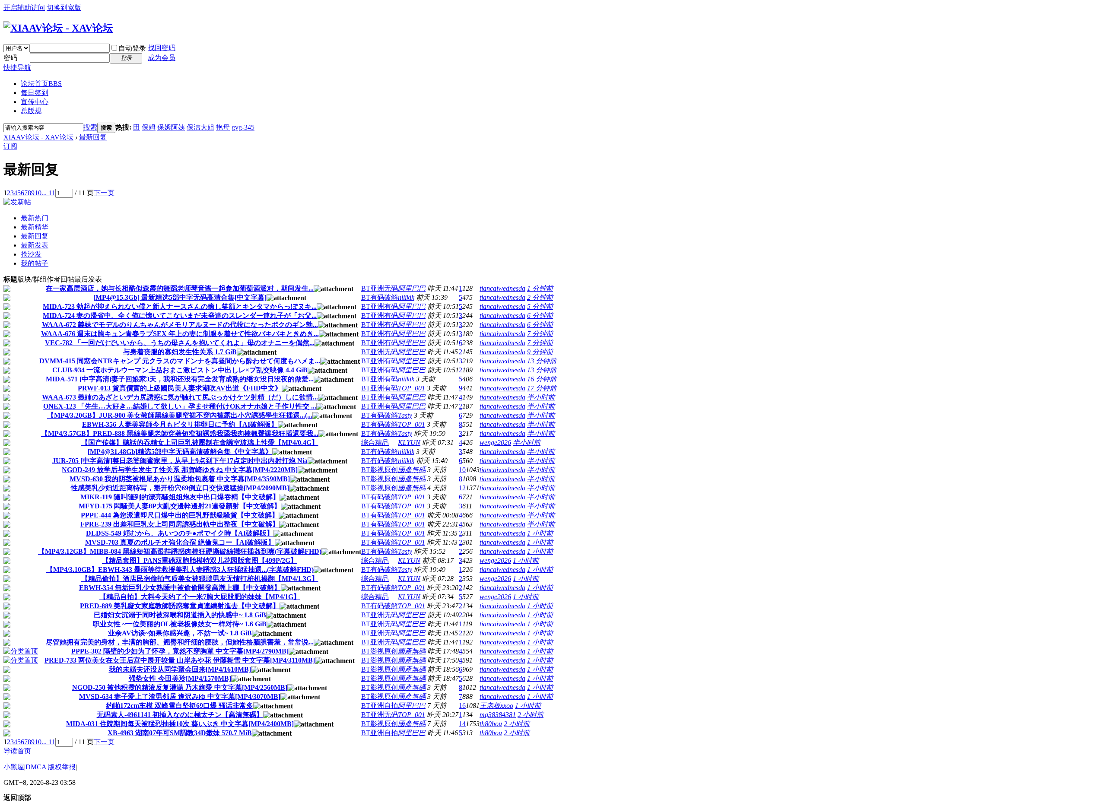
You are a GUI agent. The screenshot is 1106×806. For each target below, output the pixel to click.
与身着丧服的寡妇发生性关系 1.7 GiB (180, 351)
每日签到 (34, 92)
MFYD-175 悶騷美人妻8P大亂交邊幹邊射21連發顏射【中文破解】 (180, 506)
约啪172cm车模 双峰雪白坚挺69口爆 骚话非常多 (179, 705)
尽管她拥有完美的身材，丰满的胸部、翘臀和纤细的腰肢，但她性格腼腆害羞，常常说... (180, 642)
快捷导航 (17, 67)
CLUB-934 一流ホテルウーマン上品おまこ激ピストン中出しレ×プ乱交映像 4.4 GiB (180, 370)
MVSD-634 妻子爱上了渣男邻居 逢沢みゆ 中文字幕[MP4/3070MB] (179, 696)
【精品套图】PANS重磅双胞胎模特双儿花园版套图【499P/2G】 (199, 560)
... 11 (48, 193)
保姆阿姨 (171, 127)
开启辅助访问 (24, 7)
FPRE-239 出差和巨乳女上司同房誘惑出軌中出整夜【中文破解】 (179, 524)
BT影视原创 (379, 469)
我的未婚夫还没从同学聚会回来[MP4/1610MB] (180, 669)
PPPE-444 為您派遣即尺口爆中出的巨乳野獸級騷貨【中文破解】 (180, 515)
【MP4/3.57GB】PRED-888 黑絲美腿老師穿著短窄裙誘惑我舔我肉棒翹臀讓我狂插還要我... (179, 433)
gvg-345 (243, 127)
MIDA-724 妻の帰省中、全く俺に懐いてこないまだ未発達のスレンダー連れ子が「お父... (180, 315)
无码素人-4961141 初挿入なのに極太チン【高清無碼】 (180, 714)
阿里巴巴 (412, 288)
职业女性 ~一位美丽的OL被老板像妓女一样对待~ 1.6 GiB (180, 624)
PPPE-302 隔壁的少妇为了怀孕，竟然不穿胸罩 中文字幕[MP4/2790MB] (180, 651)
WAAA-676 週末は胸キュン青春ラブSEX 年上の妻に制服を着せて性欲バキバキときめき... (180, 333)
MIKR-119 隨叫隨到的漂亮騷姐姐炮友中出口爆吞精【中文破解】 (180, 497)
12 (462, 488)
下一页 (104, 193)
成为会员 (161, 57)
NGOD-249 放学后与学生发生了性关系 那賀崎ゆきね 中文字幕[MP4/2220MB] (180, 469)
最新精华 (34, 227)
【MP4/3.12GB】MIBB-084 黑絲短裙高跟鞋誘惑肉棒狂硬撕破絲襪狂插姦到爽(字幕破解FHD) (179, 551)
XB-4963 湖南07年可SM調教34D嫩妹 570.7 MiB (180, 732)
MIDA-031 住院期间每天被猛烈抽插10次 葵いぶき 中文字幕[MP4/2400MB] (180, 723)
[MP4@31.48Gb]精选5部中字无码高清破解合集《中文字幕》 (180, 451)
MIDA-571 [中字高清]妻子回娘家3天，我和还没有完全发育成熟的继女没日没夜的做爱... (180, 379)
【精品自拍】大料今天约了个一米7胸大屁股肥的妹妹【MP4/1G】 (199, 596)
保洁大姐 (200, 127)
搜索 (90, 127)
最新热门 (34, 218)
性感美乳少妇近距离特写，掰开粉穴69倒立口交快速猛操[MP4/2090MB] (180, 488)
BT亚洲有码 (379, 306)
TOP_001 (411, 388)
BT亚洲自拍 (379, 705)
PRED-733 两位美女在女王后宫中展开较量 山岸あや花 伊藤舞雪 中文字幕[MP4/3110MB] (179, 660)
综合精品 (375, 442)
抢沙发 (31, 254)
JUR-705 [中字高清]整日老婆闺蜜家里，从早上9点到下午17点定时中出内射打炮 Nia (180, 460)
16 (462, 705)
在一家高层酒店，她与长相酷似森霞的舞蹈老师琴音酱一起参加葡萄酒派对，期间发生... (180, 288)
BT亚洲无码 (379, 288)
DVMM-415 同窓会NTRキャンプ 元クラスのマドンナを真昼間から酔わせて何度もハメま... (179, 361)
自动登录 (132, 48)
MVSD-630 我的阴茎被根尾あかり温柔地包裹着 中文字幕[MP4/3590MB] (180, 478)
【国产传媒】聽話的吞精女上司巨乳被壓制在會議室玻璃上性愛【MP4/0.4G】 (199, 442)
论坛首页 (41, 83)
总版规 (31, 110)
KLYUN (409, 442)
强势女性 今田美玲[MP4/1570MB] (180, 678)
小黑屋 (13, 767)
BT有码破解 (379, 297)
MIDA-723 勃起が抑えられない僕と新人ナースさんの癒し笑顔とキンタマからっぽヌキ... (180, 306)
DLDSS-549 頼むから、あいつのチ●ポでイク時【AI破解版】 (179, 533)
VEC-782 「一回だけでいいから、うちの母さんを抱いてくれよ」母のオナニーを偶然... (180, 342)
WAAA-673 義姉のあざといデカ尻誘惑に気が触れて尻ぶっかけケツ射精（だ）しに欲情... (180, 397)
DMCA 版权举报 (50, 767)
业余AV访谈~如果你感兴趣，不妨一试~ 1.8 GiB (180, 633)
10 (38, 193)
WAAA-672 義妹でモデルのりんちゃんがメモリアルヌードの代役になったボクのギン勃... (180, 324)
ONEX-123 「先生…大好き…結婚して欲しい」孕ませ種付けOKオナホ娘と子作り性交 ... (179, 406)
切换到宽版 (64, 7)
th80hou (491, 723)
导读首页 (17, 751)
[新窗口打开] (6, 289)
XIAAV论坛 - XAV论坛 (38, 137)
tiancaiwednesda (502, 288)
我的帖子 (34, 263)
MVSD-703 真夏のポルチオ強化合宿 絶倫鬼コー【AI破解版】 (180, 542)
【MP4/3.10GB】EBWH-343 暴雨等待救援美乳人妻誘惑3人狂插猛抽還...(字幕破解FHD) (180, 569)
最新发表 (34, 245)
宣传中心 (34, 101)
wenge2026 (495, 442)
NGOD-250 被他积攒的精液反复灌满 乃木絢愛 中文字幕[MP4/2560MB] (179, 687)
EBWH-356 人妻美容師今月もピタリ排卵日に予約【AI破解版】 (180, 424)
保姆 (149, 127)
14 (462, 723)
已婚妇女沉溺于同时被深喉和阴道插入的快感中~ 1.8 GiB (180, 615)
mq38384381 (498, 714)
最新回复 (93, 137)
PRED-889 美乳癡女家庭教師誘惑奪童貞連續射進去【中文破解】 (180, 605)
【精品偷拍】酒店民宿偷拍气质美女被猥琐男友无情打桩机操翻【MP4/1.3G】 (199, 578)
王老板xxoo (496, 705)
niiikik (406, 297)
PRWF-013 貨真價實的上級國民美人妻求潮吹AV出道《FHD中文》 (180, 388)
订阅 (10, 146)
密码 (10, 57)
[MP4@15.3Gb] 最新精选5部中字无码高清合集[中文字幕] (180, 297)
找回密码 (161, 47)
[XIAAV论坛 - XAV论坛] (58, 28)
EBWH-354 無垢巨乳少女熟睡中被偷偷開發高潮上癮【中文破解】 (180, 587)
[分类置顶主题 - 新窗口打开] (20, 651)
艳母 (223, 127)
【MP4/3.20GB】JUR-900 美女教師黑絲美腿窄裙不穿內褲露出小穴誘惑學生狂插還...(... (179, 415)
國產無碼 (412, 469)
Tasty (405, 415)
